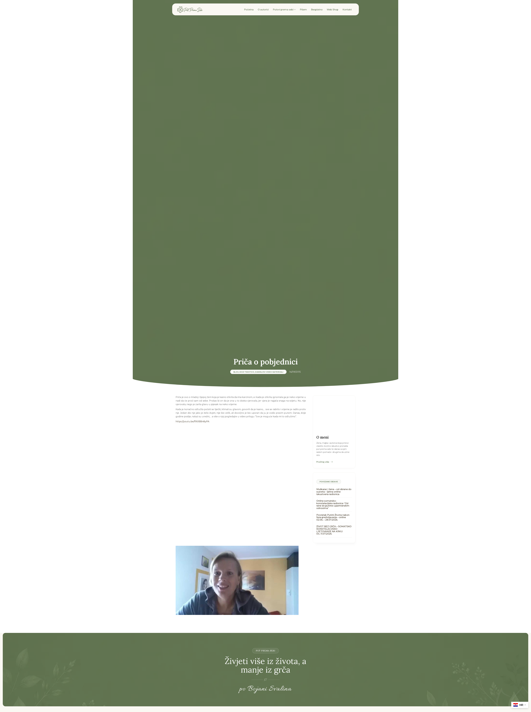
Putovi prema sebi (283, 9)
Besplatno (317, 9)
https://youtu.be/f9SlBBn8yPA (192, 421)
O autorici (263, 9)
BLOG (236, 372)
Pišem (303, 9)
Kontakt (347, 9)
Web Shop (332, 9)
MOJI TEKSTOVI (247, 372)
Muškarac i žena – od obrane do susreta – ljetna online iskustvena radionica (333, 491)
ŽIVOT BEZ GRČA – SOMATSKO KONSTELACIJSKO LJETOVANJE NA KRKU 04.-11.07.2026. (334, 530)
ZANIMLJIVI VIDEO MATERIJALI (269, 372)
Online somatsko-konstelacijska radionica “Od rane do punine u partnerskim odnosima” (332, 505)
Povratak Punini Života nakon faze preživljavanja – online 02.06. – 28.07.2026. (332, 517)
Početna (249, 9)
